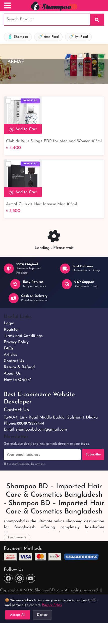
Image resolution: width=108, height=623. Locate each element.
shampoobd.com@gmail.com (41, 430)
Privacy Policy (16, 342)
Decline (42, 614)
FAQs (9, 348)
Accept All (17, 614)
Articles (10, 355)
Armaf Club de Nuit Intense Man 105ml (41, 204)
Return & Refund (19, 367)
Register (11, 330)
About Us (12, 374)
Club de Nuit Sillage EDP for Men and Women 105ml (54, 141)
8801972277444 (30, 424)
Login (9, 323)
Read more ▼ (17, 537)
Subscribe (93, 454)
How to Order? (17, 380)
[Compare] (8, 100)
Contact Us (14, 361)
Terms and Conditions (23, 336)
